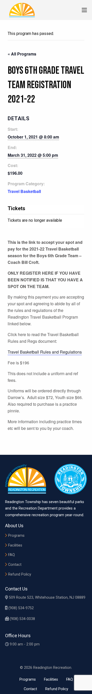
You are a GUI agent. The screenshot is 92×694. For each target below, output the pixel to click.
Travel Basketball (24, 191)
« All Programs (22, 54)
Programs (16, 535)
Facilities (15, 545)
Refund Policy (19, 574)
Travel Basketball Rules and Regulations (45, 352)
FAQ (11, 555)
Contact (14, 564)
